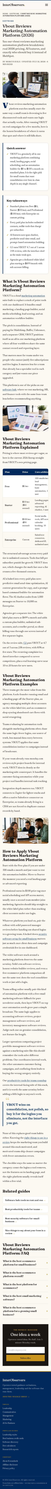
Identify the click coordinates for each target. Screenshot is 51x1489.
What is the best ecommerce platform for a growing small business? (20, 1311)
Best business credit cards (13, 1438)
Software (14, 14)
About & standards (10, 1461)
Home (5, 14)
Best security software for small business (22, 1220)
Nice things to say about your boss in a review (25, 1232)
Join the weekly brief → (16, 1397)
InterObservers (14, 4)
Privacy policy (9, 1469)
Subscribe (25, 1358)
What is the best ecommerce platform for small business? (19, 1263)
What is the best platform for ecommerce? (20, 1286)
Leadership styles (10, 1435)
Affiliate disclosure (10, 1465)
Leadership (7, 1408)
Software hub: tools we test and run (24, 1200)
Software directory (10, 1442)
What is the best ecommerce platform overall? (19, 1274)
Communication (9, 1412)
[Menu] (46, 5)
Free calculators (9, 1446)
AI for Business (9, 1423)
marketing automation (33, 296)
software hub (9, 390)
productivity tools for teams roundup (26, 1080)
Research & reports (10, 1450)
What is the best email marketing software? (22, 1297)
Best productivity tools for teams (22, 1209)
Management (8, 1416)
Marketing (7, 1420)
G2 (25, 643)
